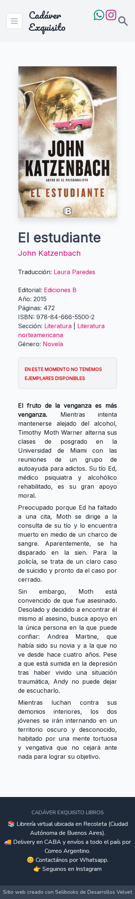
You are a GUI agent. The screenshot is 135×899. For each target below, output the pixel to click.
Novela (53, 344)
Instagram (89, 869)
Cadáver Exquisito (47, 21)
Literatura (58, 326)
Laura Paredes (74, 272)
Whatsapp (93, 860)
